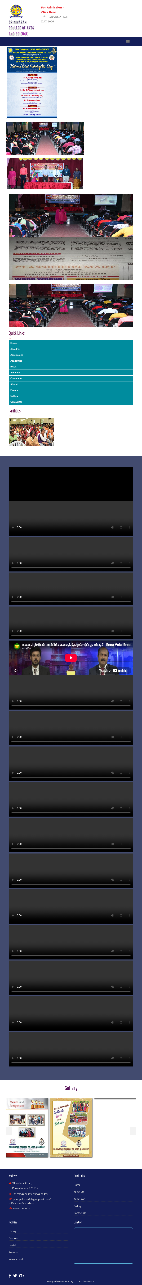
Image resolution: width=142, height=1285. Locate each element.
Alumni (14, 384)
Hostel (12, 1245)
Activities (15, 372)
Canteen (13, 1238)
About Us (15, 349)
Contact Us (16, 402)
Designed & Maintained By (60, 1281)
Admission (79, 1199)
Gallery (14, 396)
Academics (16, 361)
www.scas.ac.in (21, 1208)
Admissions (16, 355)
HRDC (13, 366)
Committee (16, 378)
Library (12, 1231)
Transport (14, 1252)
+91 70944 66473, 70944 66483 (30, 1194)
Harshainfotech (86, 1281)
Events (14, 390)
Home (13, 343)
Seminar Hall (16, 1259)
